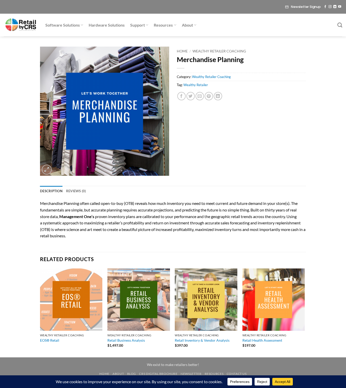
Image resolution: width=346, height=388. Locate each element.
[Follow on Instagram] (330, 7)
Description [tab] (51, 191)
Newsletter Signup (306, 6)
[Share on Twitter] (190, 96)
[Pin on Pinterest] (209, 96)
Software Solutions (62, 25)
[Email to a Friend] (200, 96)
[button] (47, 169)
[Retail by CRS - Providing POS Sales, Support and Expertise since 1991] (21, 25)
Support (137, 25)
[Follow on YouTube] (339, 7)
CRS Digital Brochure (158, 374)
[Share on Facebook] (181, 96)
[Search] (339, 25)
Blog (131, 374)
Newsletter (191, 374)
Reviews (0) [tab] (76, 191)
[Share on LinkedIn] (218, 96)
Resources (163, 25)
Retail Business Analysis (126, 340)
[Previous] (40, 312)
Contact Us (237, 374)
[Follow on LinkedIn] (334, 7)
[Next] (304, 312)
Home (182, 51)
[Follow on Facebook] (325, 7)
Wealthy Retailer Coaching (219, 51)
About (187, 25)
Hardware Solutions (107, 25)
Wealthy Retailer (195, 85)
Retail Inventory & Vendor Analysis (202, 340)
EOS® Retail (49, 340)
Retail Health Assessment (262, 340)
